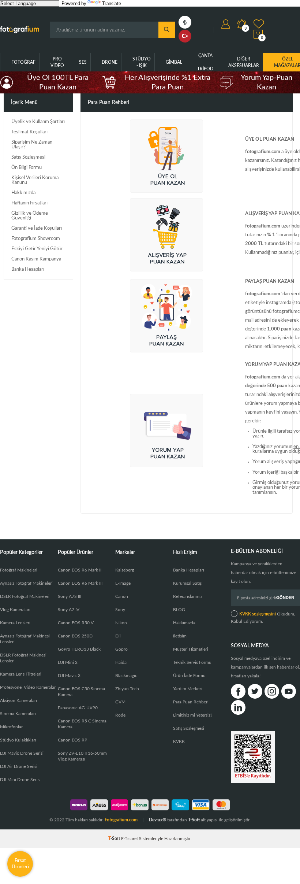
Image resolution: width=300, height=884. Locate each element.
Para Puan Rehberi (191, 702)
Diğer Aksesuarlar (243, 62)
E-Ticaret (129, 838)
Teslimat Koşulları (29, 132)
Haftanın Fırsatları (29, 203)
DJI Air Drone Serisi (18, 766)
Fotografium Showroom (35, 238)
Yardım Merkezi (187, 689)
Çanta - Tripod (205, 62)
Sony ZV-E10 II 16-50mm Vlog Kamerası (82, 756)
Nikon (121, 623)
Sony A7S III (69, 596)
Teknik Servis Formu (192, 662)
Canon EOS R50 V (76, 623)
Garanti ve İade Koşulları (36, 228)
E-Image (123, 583)
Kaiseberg (124, 570)
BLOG (179, 609)
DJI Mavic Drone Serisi (22, 753)
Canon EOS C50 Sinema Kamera (81, 692)
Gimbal (174, 62)
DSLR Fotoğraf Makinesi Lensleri (23, 658)
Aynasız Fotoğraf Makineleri (26, 583)
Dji (118, 636)
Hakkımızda (23, 193)
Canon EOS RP (72, 740)
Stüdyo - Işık (141, 62)
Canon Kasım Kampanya (36, 259)
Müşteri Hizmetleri (190, 649)
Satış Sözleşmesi (28, 157)
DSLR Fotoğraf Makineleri (24, 596)
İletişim (180, 636)
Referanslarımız (187, 596)
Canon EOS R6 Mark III (80, 583)
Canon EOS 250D (75, 636)
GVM (120, 702)
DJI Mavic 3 (69, 675)
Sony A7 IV (68, 609)
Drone (109, 62)
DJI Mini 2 (68, 662)
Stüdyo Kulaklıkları (18, 740)
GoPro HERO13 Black (79, 649)
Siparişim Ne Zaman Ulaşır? (31, 144)
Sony (120, 609)
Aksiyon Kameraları (18, 700)
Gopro (121, 649)
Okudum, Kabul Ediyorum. (263, 618)
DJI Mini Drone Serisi (20, 779)
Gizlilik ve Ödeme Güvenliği (29, 216)
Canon (121, 596)
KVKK (179, 741)
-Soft (114, 838)
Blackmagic (126, 675)
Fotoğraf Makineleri (18, 570)
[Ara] (166, 30)
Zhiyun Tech (127, 689)
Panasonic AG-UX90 (78, 708)
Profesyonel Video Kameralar (28, 687)
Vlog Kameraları (15, 609)
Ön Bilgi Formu (26, 167)
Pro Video (57, 62)
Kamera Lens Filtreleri (20, 674)
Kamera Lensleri (15, 623)
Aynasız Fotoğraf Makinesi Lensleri (25, 639)
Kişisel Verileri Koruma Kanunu (35, 180)
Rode (120, 715)
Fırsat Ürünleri (20, 863)
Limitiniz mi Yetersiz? (192, 715)
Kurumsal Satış (187, 583)
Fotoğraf (23, 62)
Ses (83, 62)
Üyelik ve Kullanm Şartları (38, 121)
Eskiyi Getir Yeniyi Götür (37, 249)
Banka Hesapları (27, 269)
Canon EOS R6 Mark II (79, 570)
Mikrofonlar (11, 727)
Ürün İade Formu (189, 675)
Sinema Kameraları (18, 713)
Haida (121, 662)
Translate (111, 3)
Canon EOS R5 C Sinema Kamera (82, 724)
